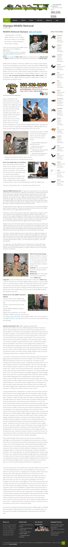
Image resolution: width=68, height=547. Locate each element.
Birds (58, 145)
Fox (58, 128)
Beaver (59, 118)
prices (15, 47)
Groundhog (60, 98)
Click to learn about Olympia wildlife (25, 532)
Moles (58, 90)
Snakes (59, 162)
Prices (31, 20)
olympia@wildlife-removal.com (56, 5)
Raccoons (59, 35)
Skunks (59, 64)
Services (15, 20)
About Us (49, 20)
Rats (58, 72)
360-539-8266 (35, 31)
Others (59, 180)
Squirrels (59, 45)
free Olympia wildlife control (10, 54)
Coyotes (59, 136)
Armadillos (60, 108)
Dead (58, 170)
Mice (58, 80)
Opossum (59, 54)
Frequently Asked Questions (24, 536)
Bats (58, 154)
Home (6, 20)
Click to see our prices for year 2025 (25, 529)
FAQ (57, 20)
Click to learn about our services (26, 525)
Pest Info (39, 20)
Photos (23, 20)
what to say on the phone (13, 316)
